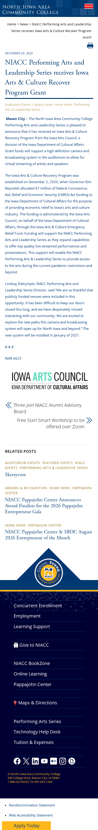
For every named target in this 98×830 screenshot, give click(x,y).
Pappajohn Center (44, 525)
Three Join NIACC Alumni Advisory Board (48, 408)
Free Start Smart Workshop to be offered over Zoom (51, 423)
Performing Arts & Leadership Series (54, 468)
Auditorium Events (18, 104)
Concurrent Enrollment (38, 605)
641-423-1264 (43, 782)
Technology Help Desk (37, 732)
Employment (27, 616)
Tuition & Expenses (34, 742)
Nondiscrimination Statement (32, 805)
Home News (63, 104)
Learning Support (32, 626)
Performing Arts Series (37, 721)
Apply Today (26, 825)
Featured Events (57, 463)
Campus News (43, 104)
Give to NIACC (34, 645)
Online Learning (30, 674)
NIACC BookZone (32, 663)
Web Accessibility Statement (31, 815)
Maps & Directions (37, 703)
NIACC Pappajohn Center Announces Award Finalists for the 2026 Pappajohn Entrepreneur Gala (44, 506)
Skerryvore (15, 474)
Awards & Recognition (26, 488)
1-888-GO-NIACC (19, 782)
